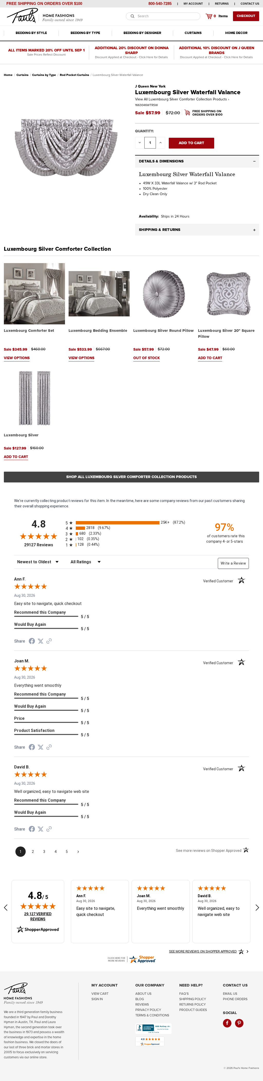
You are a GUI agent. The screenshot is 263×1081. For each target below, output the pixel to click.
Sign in (97, 999)
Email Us (230, 994)
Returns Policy (192, 1004)
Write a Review (233, 563)
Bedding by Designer (142, 33)
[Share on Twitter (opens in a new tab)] (40, 641)
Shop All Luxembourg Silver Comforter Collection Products (131, 477)
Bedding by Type (85, 33)
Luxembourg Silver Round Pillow (163, 331)
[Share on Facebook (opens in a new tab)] (32, 642)
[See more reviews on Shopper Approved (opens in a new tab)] (49, 641)
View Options (17, 358)
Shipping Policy (192, 999)
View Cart (99, 994)
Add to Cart (210, 358)
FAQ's (184, 994)
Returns (222, 3)
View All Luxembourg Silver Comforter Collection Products (182, 99)
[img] (38, 906)
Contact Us (250, 3)
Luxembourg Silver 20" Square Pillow (226, 334)
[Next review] (257, 908)
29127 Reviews (43, 544)
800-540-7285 (160, 3)
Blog (139, 999)
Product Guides (193, 1010)
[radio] (131, 522)
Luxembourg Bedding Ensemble (98, 331)
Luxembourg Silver (21, 435)
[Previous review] (5, 908)
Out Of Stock (146, 358)
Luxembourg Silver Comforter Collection (57, 249)
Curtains (193, 33)
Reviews (142, 1004)
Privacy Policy (148, 1010)
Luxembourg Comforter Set (29, 331)
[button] (197, 161)
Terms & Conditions (152, 1015)
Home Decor (236, 33)
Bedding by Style (31, 33)
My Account (193, 3)
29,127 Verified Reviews (41, 916)
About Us (143, 994)
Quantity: (144, 131)
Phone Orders (235, 999)
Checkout (246, 16)
